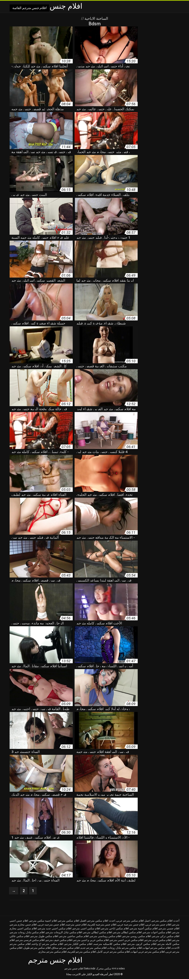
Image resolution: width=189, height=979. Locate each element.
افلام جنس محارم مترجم (23, 924)
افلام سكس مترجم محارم (53, 951)
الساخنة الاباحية (96, 18)
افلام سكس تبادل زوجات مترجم (27, 932)
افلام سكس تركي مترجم (165, 936)
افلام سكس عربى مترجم (158, 940)
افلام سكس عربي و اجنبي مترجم (91, 940)
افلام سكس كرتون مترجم (142, 943)
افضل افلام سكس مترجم (72, 920)
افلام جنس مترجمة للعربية (102, 924)
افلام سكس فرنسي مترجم (30, 940)
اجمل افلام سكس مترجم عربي (133, 920)
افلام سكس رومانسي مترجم (105, 936)
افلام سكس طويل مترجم (44, 936)
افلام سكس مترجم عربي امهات (148, 951)
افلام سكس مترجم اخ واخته (47, 943)
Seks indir (89, 968)
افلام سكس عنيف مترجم (59, 940)
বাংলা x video (118, 968)
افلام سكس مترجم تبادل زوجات (125, 947)
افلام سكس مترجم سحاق (66, 947)
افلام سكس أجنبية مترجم (144, 928)
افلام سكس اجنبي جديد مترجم (54, 928)
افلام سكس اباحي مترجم (115, 928)
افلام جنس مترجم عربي (158, 924)
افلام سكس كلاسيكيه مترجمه (110, 943)
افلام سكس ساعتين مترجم (74, 936)
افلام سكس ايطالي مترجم (97, 932)
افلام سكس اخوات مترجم (157, 932)
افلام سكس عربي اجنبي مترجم (126, 940)
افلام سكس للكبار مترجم (78, 943)
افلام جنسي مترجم (169, 928)
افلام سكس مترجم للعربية (82, 951)
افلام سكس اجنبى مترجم (86, 928)
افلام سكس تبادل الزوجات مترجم (64, 932)
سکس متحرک (103, 968)
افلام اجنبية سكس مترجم (43, 920)
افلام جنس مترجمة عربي (130, 924)
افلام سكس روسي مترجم (137, 936)
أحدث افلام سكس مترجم (166, 920)
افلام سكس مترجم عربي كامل (113, 951)
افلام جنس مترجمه (76, 924)
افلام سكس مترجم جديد (94, 947)
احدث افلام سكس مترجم (101, 920)
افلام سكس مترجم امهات (157, 947)
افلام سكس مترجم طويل (37, 947)
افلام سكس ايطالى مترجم (127, 932)
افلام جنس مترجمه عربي (51, 924)
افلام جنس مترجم (73, 968)
